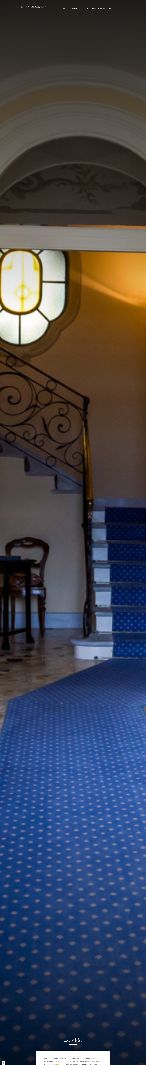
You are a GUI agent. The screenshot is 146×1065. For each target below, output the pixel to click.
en (125, 8)
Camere (74, 8)
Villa (64, 8)
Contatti (113, 8)
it (129, 8)
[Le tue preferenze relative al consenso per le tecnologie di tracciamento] (3, 1063)
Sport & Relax (98, 8)
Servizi (85, 8)
